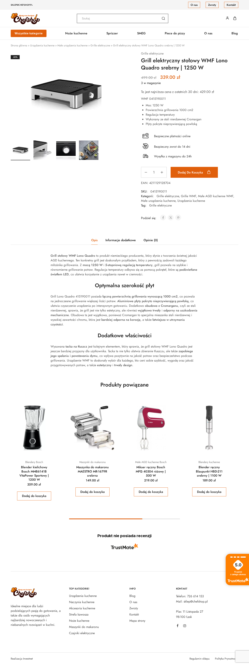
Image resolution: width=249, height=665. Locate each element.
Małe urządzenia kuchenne (72, 45)
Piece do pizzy (175, 33)
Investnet (28, 659)
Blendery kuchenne (209, 462)
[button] (34, 496)
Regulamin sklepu (199, 659)
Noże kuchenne (79, 620)
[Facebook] (177, 626)
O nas (194, 5)
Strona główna (19, 45)
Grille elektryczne (100, 45)
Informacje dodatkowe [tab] (120, 240)
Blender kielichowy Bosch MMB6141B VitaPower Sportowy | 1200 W (34, 473)
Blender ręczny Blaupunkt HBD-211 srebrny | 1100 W (209, 471)
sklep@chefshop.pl (21, 4)
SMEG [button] (141, 33)
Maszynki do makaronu (92, 462)
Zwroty (212, 5)
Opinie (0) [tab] (151, 240)
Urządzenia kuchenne (42, 45)
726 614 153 (195, 596)
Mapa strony (137, 620)
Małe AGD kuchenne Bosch (151, 462)
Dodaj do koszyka (191, 172)
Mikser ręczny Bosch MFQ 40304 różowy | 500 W (151, 471)
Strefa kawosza (79, 614)
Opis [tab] (94, 240)
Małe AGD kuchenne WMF (215, 196)
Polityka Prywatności (226, 659)
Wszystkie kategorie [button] (29, 33)
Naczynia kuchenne (81, 602)
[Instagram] (184, 626)
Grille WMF (188, 196)
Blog (234, 33)
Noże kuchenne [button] (76, 33)
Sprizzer (112, 33)
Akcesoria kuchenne (82, 608)
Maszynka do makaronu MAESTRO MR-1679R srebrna (92, 471)
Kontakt (231, 5)
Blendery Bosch (34, 462)
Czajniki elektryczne (82, 633)
